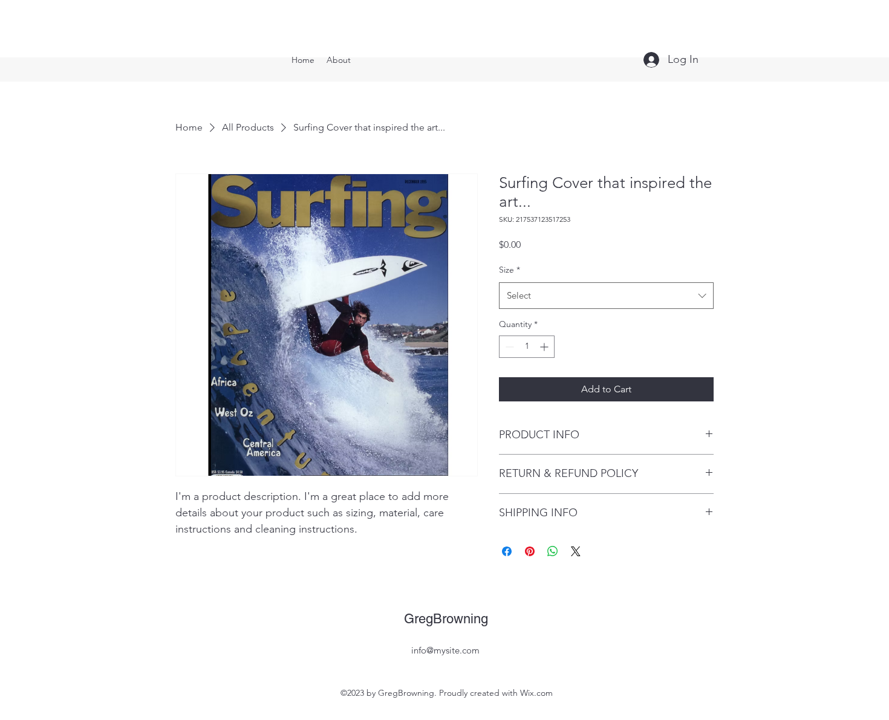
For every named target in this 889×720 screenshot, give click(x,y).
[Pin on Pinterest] (530, 551)
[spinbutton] (527, 346)
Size (509, 269)
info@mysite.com (445, 650)
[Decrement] (508, 346)
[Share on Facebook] (507, 551)
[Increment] (545, 346)
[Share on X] (575, 551)
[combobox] (606, 295)
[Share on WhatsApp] (552, 551)
